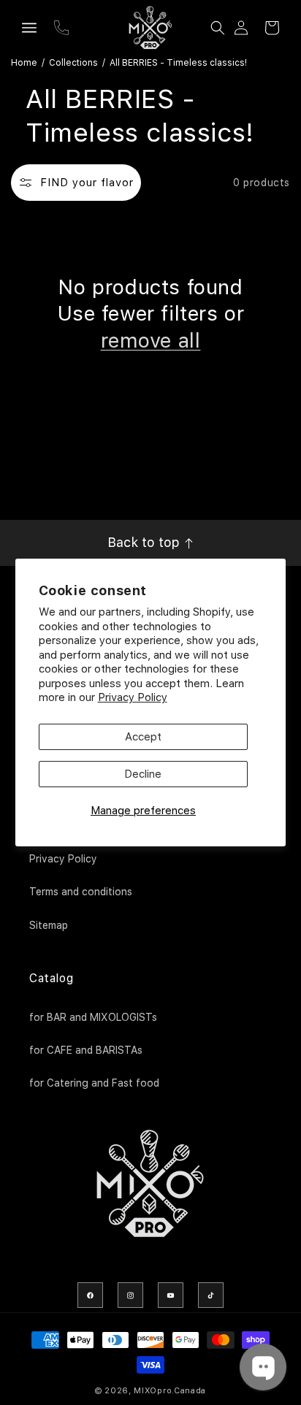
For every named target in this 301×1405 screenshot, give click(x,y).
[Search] (218, 28)
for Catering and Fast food (94, 1083)
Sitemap (48, 925)
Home (24, 63)
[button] (29, 28)
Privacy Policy (132, 697)
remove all (151, 340)
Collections (73, 63)
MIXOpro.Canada (170, 1391)
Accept (143, 736)
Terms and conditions (80, 891)
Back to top (145, 542)
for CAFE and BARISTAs (85, 1050)
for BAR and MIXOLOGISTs (93, 1017)
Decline (142, 774)
